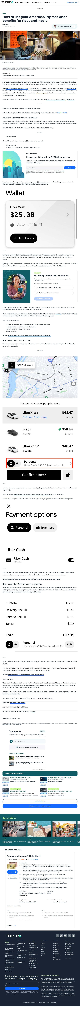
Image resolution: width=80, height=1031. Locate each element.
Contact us (56, 949)
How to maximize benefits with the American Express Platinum (39, 841)
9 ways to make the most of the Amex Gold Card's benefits (63, 841)
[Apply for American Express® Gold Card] (12, 865)
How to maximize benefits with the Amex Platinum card (26, 674)
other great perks (41, 93)
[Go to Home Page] (7, 2)
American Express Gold (36, 698)
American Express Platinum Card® (17, 88)
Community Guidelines (30, 734)
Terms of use (68, 950)
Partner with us (56, 959)
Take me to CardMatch (43, 298)
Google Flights (32, 943)
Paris (42, 949)
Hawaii (43, 943)
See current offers (40, 801)
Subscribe (22, 988)
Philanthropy (56, 945)
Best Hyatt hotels (33, 958)
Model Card (68, 958)
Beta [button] (42, 731)
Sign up (70, 168)
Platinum (71, 99)
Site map (55, 951)
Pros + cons (10, 905)
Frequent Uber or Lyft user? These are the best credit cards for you (29, 335)
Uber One (58, 314)
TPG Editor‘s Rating (12, 859)
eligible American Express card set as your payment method (33, 494)
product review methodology (20, 69)
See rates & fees (5, 785)
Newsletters (56, 953)
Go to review (34, 859)
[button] (26, 891)
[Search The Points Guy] (78, 2)
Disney (42, 955)
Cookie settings (69, 952)
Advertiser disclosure (72, 2)
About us (55, 943)
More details (18, 905)
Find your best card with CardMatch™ (40, 806)
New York (43, 947)
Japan (42, 945)
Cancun (43, 953)
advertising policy (8, 69)
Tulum (42, 951)
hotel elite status (20, 95)
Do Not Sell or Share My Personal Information (70, 945)
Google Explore (32, 945)
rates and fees (71, 88)
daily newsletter (62, 113)
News (4, 13)
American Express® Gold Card (55, 99)
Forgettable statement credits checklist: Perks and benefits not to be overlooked (34, 579)
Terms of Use (9, 992)
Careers (55, 947)
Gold (37, 121)
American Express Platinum (19, 707)
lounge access (7, 95)
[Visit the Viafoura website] (42, 769)
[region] (27, 754)
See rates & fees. (13, 878)
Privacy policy (68, 948)
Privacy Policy (49, 172)
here (33, 711)
